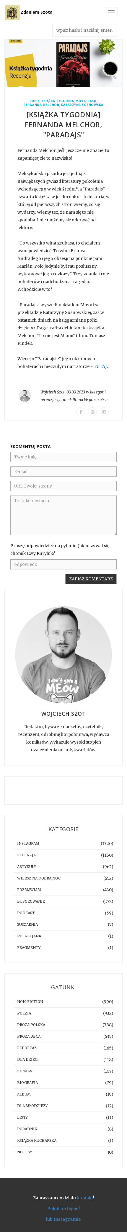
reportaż (27, 1048)
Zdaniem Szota (37, 12)
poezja (24, 1013)
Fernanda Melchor (41, 105)
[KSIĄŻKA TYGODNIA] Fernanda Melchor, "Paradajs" (63, 124)
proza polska (31, 1025)
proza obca (98, 399)
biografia (27, 1082)
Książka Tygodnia (57, 101)
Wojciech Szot (52, 392)
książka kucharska (36, 1140)
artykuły (26, 866)
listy (22, 1117)
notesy (24, 1152)
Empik (35, 101)
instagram (28, 843)
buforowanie (31, 901)
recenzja (48, 399)
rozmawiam (29, 890)
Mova (81, 101)
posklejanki (30, 936)
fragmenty (28, 947)
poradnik (27, 1129)
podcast (26, 913)
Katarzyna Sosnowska (82, 105)
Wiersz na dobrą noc (39, 878)
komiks (24, 1071)
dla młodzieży (32, 1106)
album (24, 1094)
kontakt (85, 1198)
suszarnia (27, 924)
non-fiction (30, 1001)
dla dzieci (28, 1059)
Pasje (92, 101)
